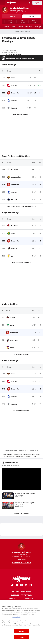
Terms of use (14, 598)
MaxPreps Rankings (15, 54)
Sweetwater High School (21, 552)
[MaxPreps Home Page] (12, 31)
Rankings (38, 27)
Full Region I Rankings (21, 262)
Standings (28, 27)
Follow (31, 16)
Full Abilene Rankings (21, 354)
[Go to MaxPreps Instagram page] (21, 585)
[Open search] (29, 2)
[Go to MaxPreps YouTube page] (17, 585)
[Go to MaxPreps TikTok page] (12, 585)
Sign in (37, 3)
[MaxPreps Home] (11, 2)
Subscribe (15, 595)
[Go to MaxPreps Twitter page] (26, 585)
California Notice (28, 598)
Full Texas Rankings (20, 114)
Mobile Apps (26, 591)
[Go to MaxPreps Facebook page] (30, 585)
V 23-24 (10, 16)
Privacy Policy (26, 595)
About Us (15, 591)
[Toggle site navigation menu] (2, 2)
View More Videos (21, 513)
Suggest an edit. (31, 456)
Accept (21, 631)
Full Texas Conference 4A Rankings (20, 206)
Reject (22, 637)
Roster (14, 27)
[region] (21, 620)
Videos (20, 27)
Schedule (6, 27)
